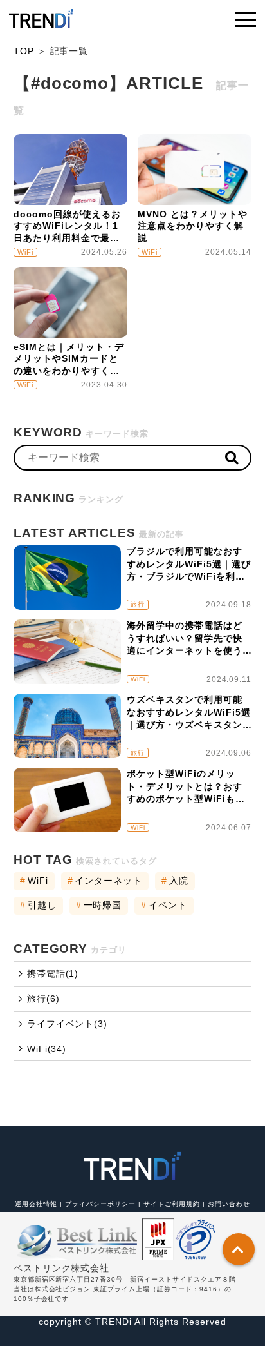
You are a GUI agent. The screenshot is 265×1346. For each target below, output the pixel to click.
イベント (164, 905)
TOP (24, 51)
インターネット (105, 880)
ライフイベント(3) (67, 1024)
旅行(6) (43, 998)
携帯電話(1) (53, 973)
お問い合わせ (229, 1203)
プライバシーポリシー (101, 1203)
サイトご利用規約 (173, 1203)
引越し (38, 905)
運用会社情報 (37, 1203)
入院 (174, 880)
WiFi (34, 880)
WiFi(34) (47, 1049)
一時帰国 (99, 905)
